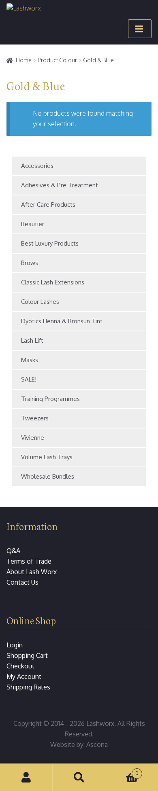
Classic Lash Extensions (52, 282)
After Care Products (48, 204)
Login (14, 645)
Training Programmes (50, 399)
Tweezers (35, 418)
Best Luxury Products (50, 243)
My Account (23, 676)
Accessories (37, 166)
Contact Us (22, 582)
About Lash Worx (31, 572)
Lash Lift (32, 340)
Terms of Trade (28, 561)
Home (24, 60)
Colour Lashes (40, 301)
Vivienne (32, 437)
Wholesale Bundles (47, 476)
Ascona (97, 744)
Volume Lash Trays (47, 457)
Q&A (13, 551)
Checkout (20, 666)
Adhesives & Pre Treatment (59, 185)
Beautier (32, 224)
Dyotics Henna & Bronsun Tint (61, 321)
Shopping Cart (27, 655)
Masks (29, 360)
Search (79, 777)
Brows (29, 263)
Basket (122, 770)
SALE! (28, 379)
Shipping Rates (28, 687)
